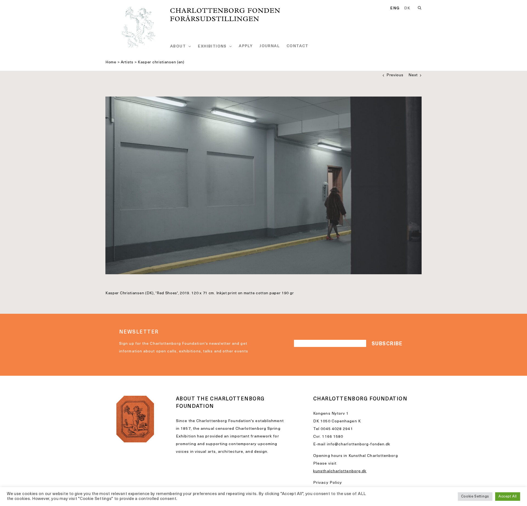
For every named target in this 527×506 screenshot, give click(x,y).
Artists (127, 62)
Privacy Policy (327, 483)
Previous (394, 75)
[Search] (420, 8)
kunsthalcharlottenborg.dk (339, 471)
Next (413, 75)
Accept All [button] (507, 496)
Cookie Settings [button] (475, 496)
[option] (407, 8)
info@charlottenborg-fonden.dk (359, 444)
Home (110, 62)
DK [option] (407, 8)
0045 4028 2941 (337, 429)
